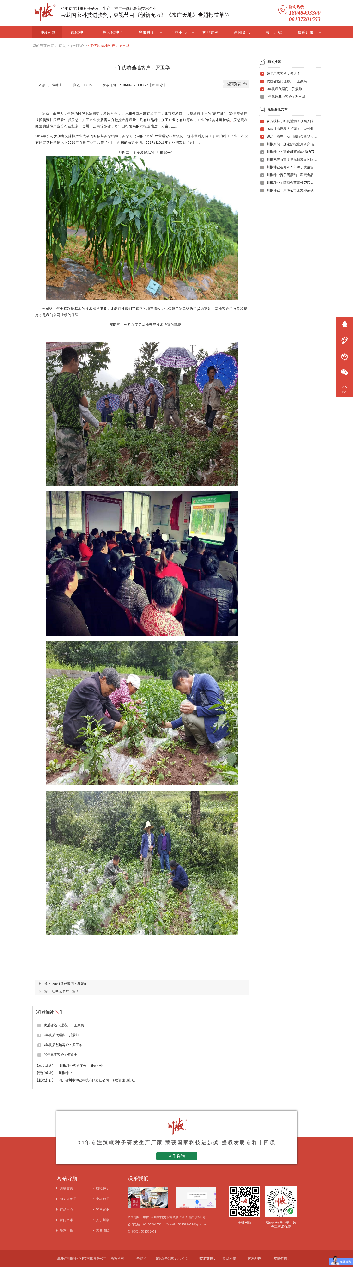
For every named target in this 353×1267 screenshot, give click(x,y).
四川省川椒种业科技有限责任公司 (84, 1080)
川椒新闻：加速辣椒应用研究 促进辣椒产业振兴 (292, 144)
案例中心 (77, 46)
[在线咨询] (344, 356)
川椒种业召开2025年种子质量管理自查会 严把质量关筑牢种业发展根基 (292, 167)
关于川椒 (274, 32)
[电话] (344, 340)
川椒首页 (47, 32)
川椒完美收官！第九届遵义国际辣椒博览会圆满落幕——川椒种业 (292, 159)
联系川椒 (306, 32)
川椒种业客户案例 (73, 1066)
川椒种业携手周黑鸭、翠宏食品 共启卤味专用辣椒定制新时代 (292, 175)
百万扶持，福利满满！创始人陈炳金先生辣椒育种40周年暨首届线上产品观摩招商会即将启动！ (292, 121)
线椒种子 (79, 32)
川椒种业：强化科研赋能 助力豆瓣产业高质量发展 (292, 152)
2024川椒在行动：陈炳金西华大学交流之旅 (292, 136)
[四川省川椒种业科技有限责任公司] (44, 13)
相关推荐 (274, 62)
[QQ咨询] (344, 324)
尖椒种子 (147, 32)
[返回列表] (236, 86)
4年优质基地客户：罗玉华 (108, 46)
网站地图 (255, 1258)
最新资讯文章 (278, 109)
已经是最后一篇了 (65, 991)
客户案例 (210, 32)
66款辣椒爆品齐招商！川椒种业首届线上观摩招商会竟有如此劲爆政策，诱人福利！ (292, 129)
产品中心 (178, 32)
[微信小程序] (344, 372)
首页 (62, 46)
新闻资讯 (242, 32)
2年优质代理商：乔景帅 (69, 984)
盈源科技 (229, 1258)
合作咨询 (176, 1156)
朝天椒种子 (113, 32)
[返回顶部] (344, 388)
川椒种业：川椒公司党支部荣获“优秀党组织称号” (292, 190)
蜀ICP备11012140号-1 (172, 1258)
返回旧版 (103, 1230)
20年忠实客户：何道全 (60, 1055)
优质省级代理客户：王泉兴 (64, 1025)
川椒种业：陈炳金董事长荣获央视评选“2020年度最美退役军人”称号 (292, 182)
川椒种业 (96, 1066)
